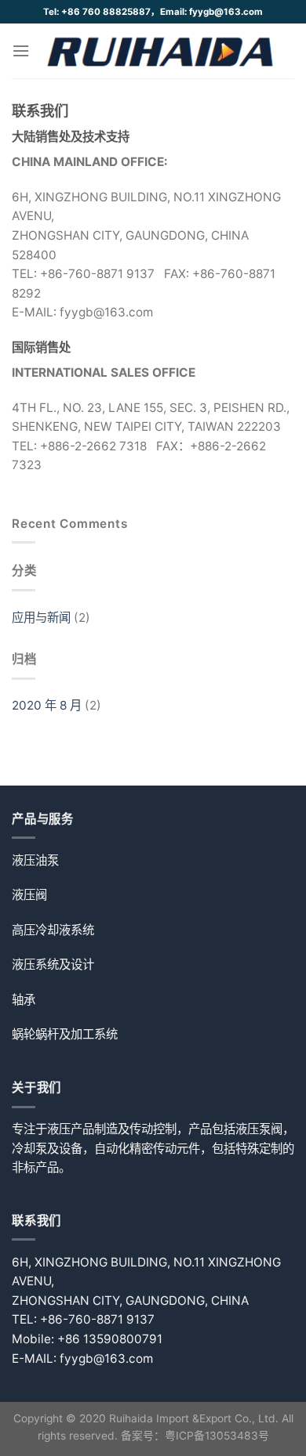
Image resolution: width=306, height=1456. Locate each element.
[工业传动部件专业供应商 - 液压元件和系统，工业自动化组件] (162, 50)
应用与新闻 (41, 617)
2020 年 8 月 (47, 705)
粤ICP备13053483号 (217, 1435)
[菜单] (21, 51)
